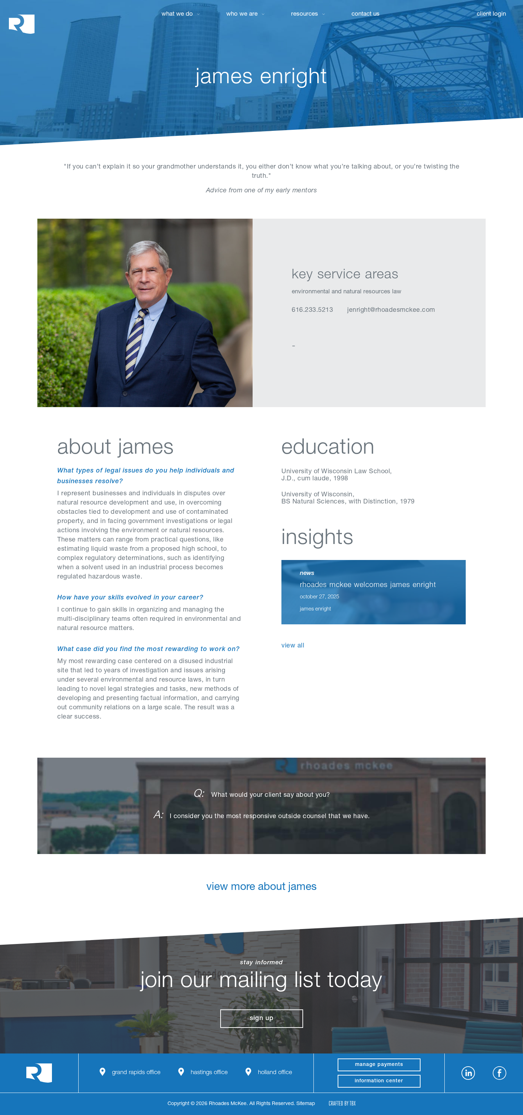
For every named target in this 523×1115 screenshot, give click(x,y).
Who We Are (242, 14)
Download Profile (349, 328)
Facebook (499, 1073)
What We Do (177, 14)
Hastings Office (209, 1073)
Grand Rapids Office (136, 1073)
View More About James (261, 887)
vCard (314, 328)
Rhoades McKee (22, 24)
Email (331, 328)
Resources (304, 14)
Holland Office (275, 1073)
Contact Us (366, 14)
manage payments (379, 1064)
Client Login (491, 14)
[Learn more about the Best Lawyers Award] (307, 688)
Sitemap (305, 1103)
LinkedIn (296, 328)
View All (292, 646)
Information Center (379, 1081)
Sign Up (262, 1018)
